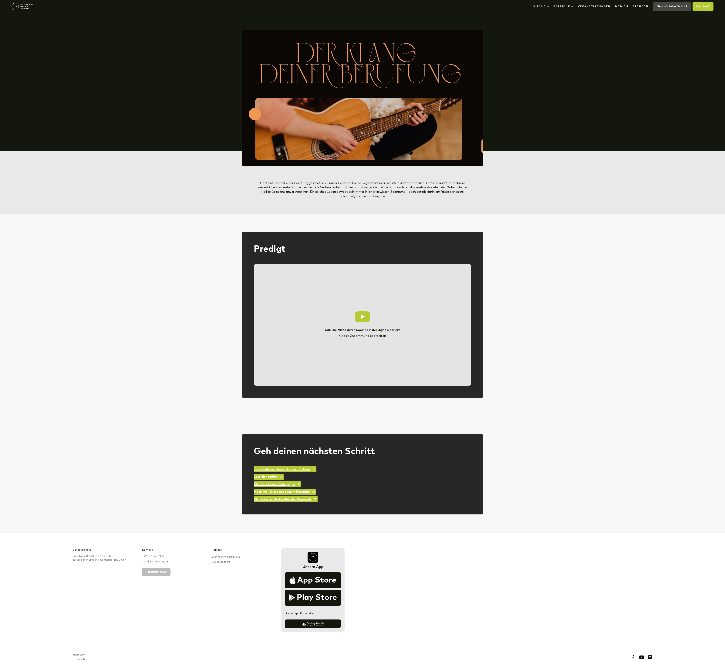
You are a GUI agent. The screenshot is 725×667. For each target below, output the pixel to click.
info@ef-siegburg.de (155, 561)
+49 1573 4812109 (153, 556)
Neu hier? (703, 6)
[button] (541, 6)
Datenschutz (80, 659)
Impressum (79, 654)
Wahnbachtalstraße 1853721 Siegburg (226, 559)
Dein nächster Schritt (672, 6)
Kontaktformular (156, 572)
